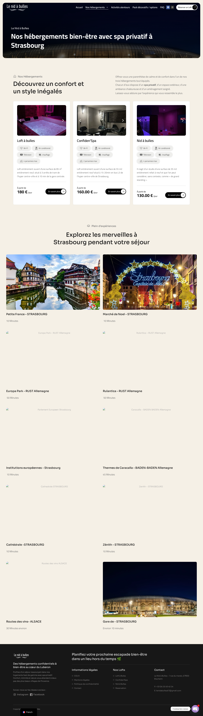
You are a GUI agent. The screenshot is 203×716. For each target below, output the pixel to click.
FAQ (162, 7)
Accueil (79, 7)
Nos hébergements (95, 7)
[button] (20, 120)
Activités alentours (120, 7)
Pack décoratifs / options (145, 7)
